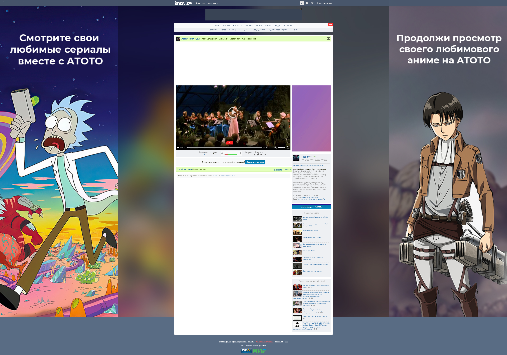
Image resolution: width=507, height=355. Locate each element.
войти (215, 176)
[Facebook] (254, 154)
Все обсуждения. (184, 169)
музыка (307, 201)
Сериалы (237, 25)
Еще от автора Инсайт (312, 281)
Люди (277, 25)
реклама (251, 342)
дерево (287, 169)
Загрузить (213, 30)
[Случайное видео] (307, 3)
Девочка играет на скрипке (312, 271)
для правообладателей (264, 342)
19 (203, 154)
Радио (268, 25)
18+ (312, 3)
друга (325, 160)
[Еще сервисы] (264, 154)
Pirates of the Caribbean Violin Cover (315, 264)
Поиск (295, 30)
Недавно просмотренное (279, 30)
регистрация (213, 3)
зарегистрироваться (228, 176)
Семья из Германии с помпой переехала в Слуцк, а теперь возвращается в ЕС (313, 311)
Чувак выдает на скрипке (312, 237)
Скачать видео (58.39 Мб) (311, 206)
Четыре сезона (298, 201)
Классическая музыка (190, 39)
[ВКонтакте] (261, 154)
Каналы (226, 25)
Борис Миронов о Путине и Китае (315, 316)
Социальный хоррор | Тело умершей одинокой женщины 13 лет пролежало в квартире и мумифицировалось (311, 295)
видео (307, 160)
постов (317, 160)
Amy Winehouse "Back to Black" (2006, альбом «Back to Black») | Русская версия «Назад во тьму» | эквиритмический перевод (311, 326)
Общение (287, 25)
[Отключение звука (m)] (276, 147)
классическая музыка (310, 231)
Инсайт (305, 156)
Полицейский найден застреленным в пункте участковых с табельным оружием (316, 303)
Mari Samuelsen (302, 199)
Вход (198, 3)
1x (271, 147)
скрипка (319, 199)
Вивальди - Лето (309, 251)
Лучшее (246, 30)
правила (235, 342)
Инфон (259, 346)
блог (286, 342)
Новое (223, 30)
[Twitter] (257, 154)
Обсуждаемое (259, 30)
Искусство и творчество (310, 197)
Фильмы (249, 25)
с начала (278, 169)
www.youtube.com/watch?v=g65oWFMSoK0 (308, 165)
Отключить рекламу (324, 3)
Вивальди (312, 199)
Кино (217, 25)
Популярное (234, 30)
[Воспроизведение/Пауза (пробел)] (177, 147)
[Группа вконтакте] (302, 4)
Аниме (259, 25)
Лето (325, 199)
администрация (225, 342)
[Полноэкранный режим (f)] (288, 147)
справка (243, 342)
